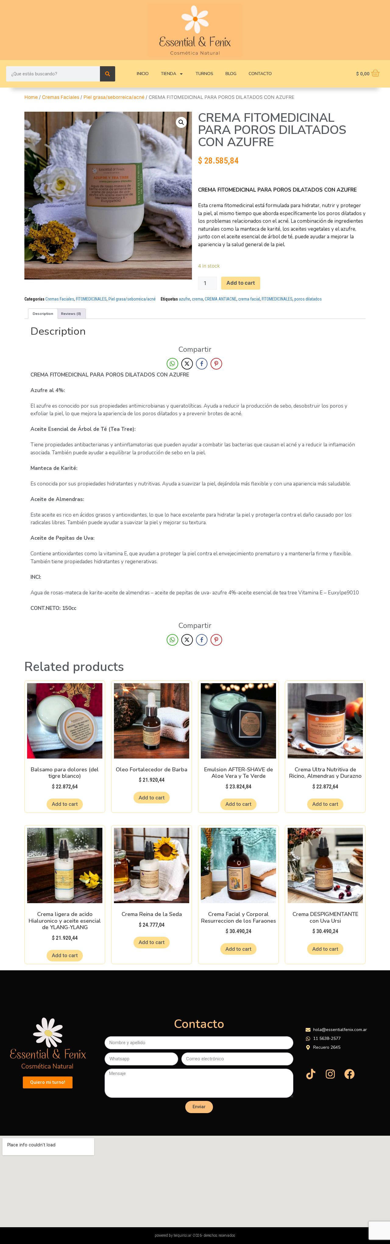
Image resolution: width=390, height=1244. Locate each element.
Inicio (143, 74)
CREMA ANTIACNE (220, 299)
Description (43, 313)
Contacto (260, 74)
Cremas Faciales (60, 97)
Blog (230, 74)
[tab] (43, 313)
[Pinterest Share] (216, 364)
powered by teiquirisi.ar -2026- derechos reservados (195, 1235)
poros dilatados (308, 299)
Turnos (204, 74)
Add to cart (240, 283)
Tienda (168, 74)
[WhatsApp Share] (172, 364)
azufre (184, 299)
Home (31, 97)
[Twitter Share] (187, 364)
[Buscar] (107, 73)
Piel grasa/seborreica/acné (113, 97)
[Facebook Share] (201, 364)
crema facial (249, 299)
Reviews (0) (71, 313)
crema (197, 299)
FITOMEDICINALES (91, 299)
